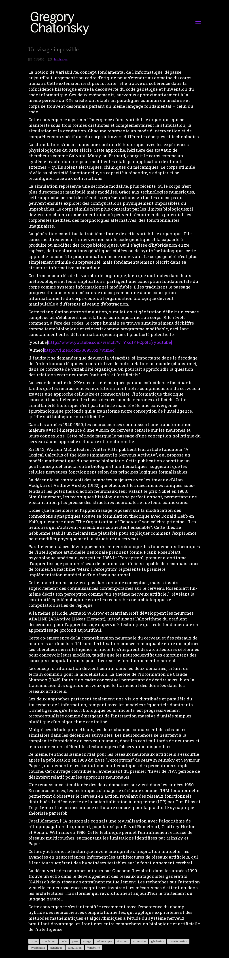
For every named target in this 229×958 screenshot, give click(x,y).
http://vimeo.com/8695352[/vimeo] (80, 350)
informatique (104, 941)
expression (139, 941)
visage (87, 941)
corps (34, 941)
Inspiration (61, 59)
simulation (48, 941)
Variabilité (93, 947)
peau (75, 941)
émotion (122, 941)
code (64, 941)
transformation (178, 941)
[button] (198, 23)
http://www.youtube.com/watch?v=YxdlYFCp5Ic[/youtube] (110, 342)
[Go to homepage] (60, 23)
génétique (56, 947)
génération (157, 941)
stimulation (75, 947)
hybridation (38, 947)
